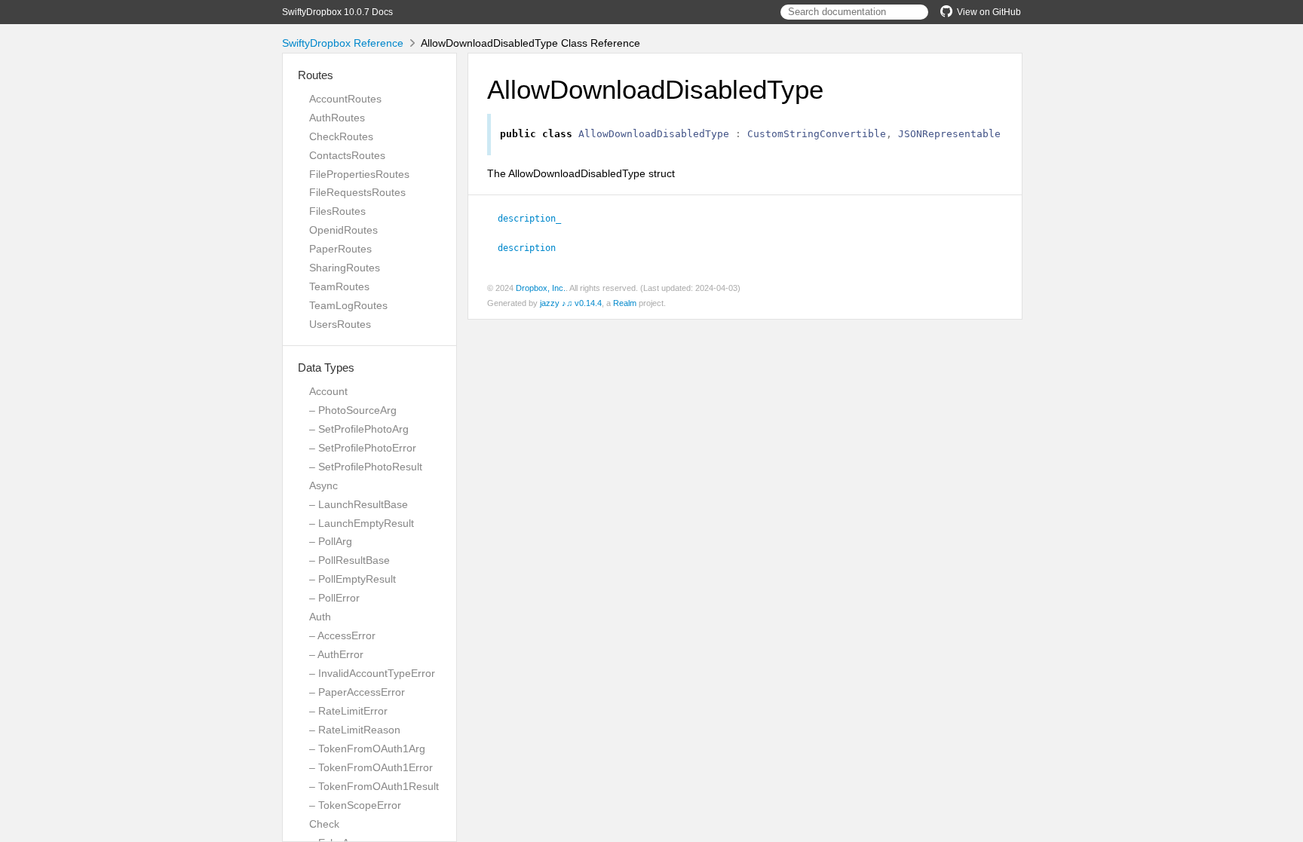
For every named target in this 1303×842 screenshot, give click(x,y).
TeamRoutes (339, 286)
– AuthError (336, 654)
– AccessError (342, 635)
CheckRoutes (341, 136)
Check (324, 824)
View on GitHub (989, 12)
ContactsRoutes (347, 155)
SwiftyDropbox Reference (342, 43)
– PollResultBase (349, 560)
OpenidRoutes (343, 230)
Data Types (326, 367)
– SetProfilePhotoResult (365, 467)
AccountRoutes (345, 99)
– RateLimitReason (354, 730)
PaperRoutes (340, 249)
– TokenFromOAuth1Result (374, 786)
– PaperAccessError (357, 692)
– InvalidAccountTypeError (372, 673)
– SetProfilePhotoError (362, 448)
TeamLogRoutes (348, 305)
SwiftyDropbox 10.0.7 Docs (337, 12)
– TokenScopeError (355, 805)
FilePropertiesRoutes (359, 174)
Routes (315, 75)
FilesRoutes (337, 211)
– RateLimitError (348, 711)
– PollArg (330, 541)
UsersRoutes (340, 324)
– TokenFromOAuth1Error (371, 767)
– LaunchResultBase (358, 504)
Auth (320, 617)
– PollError (334, 598)
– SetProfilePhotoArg (359, 429)
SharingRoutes (344, 268)
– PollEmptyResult (352, 579)
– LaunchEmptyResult (361, 523)
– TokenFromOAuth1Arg (367, 748)
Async (323, 485)
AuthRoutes (337, 118)
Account (328, 391)
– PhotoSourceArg (353, 410)
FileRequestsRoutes (357, 192)
